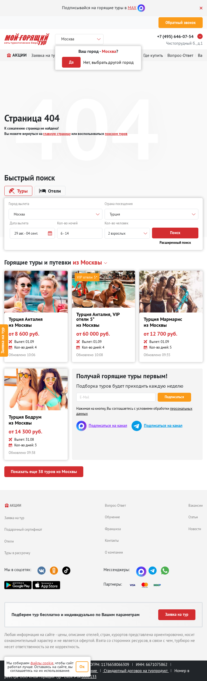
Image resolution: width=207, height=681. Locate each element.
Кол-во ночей (67, 223)
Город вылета (19, 203)
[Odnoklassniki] (54, 571)
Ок (82, 666)
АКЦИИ (15, 505)
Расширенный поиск (175, 242)
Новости (194, 529)
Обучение (112, 517)
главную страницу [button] (57, 133)
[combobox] (55, 214)
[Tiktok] (66, 571)
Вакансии (195, 505)
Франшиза (113, 529)
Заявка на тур (14, 518)
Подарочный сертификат (23, 529)
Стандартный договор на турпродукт (136, 670)
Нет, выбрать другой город (108, 62)
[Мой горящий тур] (26, 39)
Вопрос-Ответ (115, 505)
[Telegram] (153, 571)
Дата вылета (19, 223)
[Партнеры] (146, 585)
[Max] (141, 7)
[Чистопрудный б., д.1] (201, 36)
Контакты (112, 540)
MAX (132, 7)
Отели (9, 541)
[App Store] (46, 585)
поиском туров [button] (116, 133)
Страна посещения (119, 203)
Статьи (193, 517)
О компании (114, 552)
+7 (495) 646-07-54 (175, 36)
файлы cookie (41, 663)
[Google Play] (18, 585)
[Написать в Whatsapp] (165, 571)
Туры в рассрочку (17, 553)
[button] (32, 233)
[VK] (41, 571)
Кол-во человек (116, 223)
